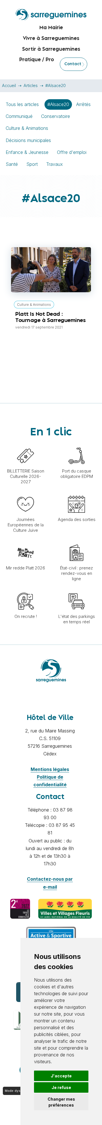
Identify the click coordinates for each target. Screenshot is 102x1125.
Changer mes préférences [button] (61, 1102)
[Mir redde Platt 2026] (25, 541)
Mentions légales (50, 769)
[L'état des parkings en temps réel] (76, 590)
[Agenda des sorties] (76, 493)
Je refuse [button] (61, 1087)
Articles (31, 85)
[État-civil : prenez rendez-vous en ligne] (76, 541)
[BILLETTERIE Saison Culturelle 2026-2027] (25, 444)
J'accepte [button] (61, 1075)
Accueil (9, 85)
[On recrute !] (25, 590)
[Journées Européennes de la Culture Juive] (25, 493)
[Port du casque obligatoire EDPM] (76, 444)
